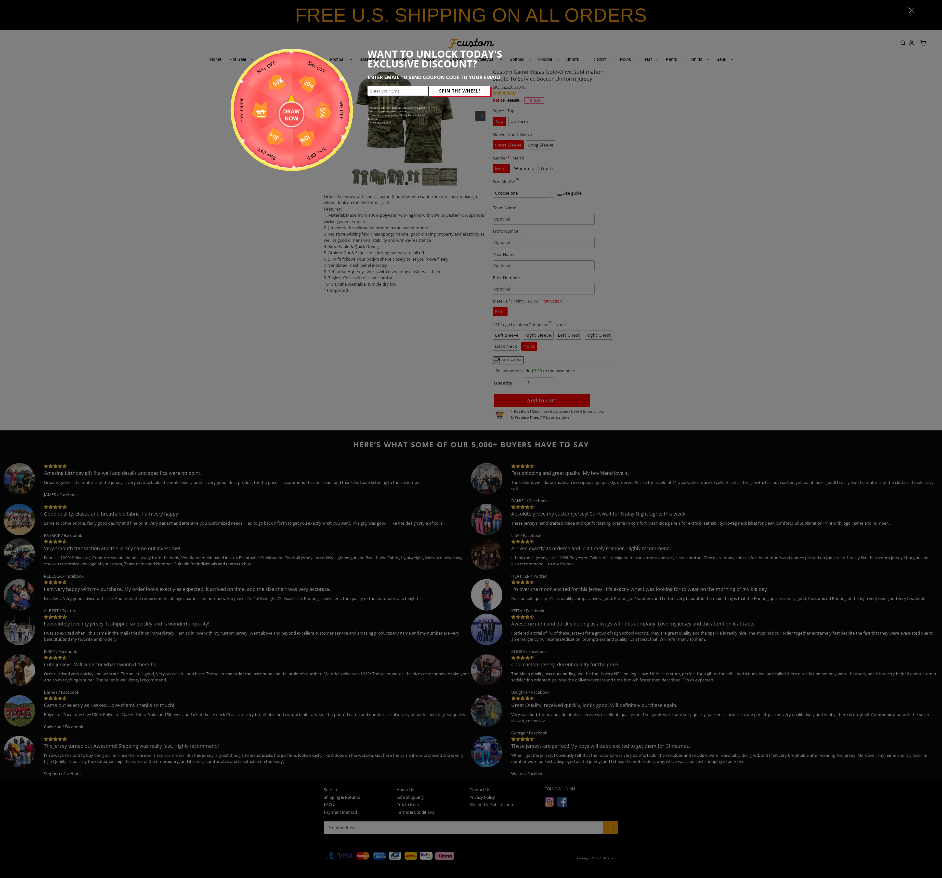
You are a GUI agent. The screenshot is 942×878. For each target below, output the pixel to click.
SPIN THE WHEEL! (459, 91)
